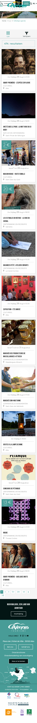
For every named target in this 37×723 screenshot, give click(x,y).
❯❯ (2, 595)
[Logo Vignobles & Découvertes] (29, 712)
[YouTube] (28, 636)
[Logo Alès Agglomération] (27, 696)
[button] (31, 4)
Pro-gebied (25, 686)
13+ (13, 592)
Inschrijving (18, 614)
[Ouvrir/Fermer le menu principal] (1, 6)
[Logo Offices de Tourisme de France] (9, 695)
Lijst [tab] (8, 36)
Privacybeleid (24, 689)
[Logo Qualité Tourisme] (17, 695)
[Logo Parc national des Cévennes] (11, 712)
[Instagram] (23, 636)
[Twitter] (25, 636)
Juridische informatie (11, 689)
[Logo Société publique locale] (18, 704)
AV (31, 689)
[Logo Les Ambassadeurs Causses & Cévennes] (22, 712)
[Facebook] (21, 636)
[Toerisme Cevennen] (17, 6)
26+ (18, 592)
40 (24, 592)
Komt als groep (13, 686)
